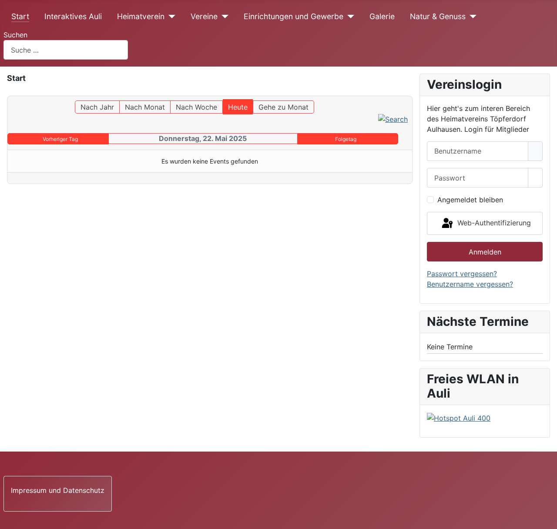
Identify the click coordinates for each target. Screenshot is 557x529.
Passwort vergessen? (462, 273)
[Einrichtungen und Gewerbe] (348, 16)
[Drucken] (409, 91)
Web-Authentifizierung (493, 222)
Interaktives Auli (73, 16)
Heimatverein (140, 16)
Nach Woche (196, 107)
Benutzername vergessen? (470, 284)
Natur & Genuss (438, 16)
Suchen (15, 34)
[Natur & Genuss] (471, 16)
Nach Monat (145, 107)
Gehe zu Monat (283, 107)
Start (20, 16)
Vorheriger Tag (60, 139)
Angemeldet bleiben (470, 199)
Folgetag (345, 139)
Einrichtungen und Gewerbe (293, 16)
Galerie (382, 16)
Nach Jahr (97, 107)
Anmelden (485, 252)
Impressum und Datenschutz (57, 490)
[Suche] (393, 118)
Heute (238, 107)
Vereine (204, 16)
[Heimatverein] (169, 16)
